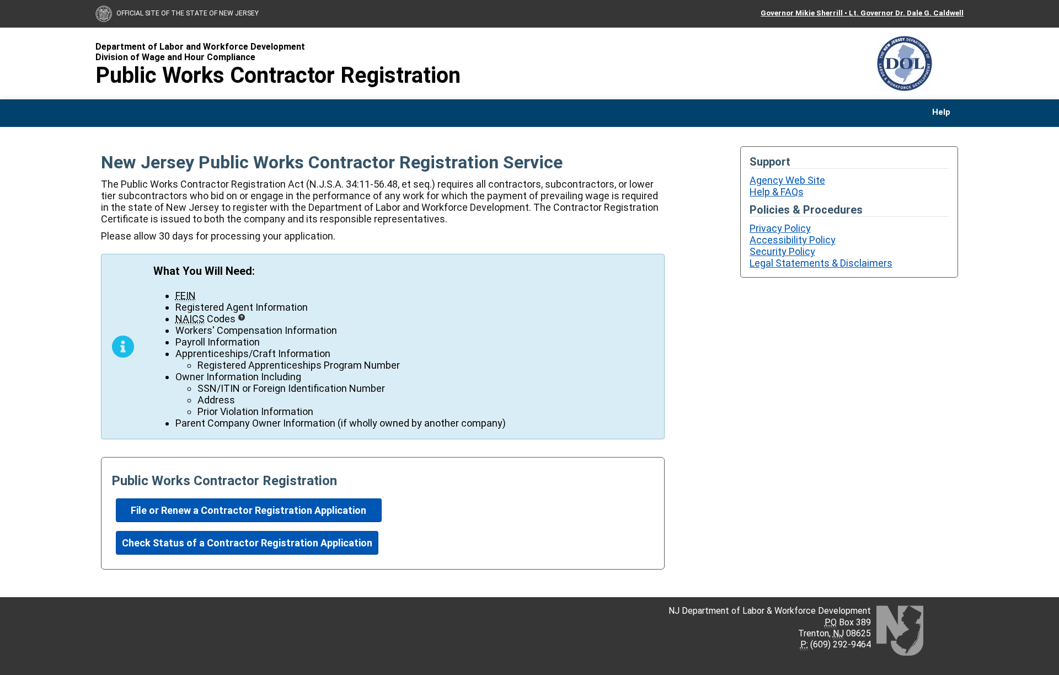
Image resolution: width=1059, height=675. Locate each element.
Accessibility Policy (793, 240)
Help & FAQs (777, 192)
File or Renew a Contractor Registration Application (248, 510)
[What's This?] (241, 317)
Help (941, 112)
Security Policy (782, 251)
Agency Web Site (787, 180)
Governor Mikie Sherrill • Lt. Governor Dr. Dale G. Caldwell (862, 12)
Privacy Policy (780, 228)
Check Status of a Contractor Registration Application (247, 543)
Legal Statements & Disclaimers (821, 263)
